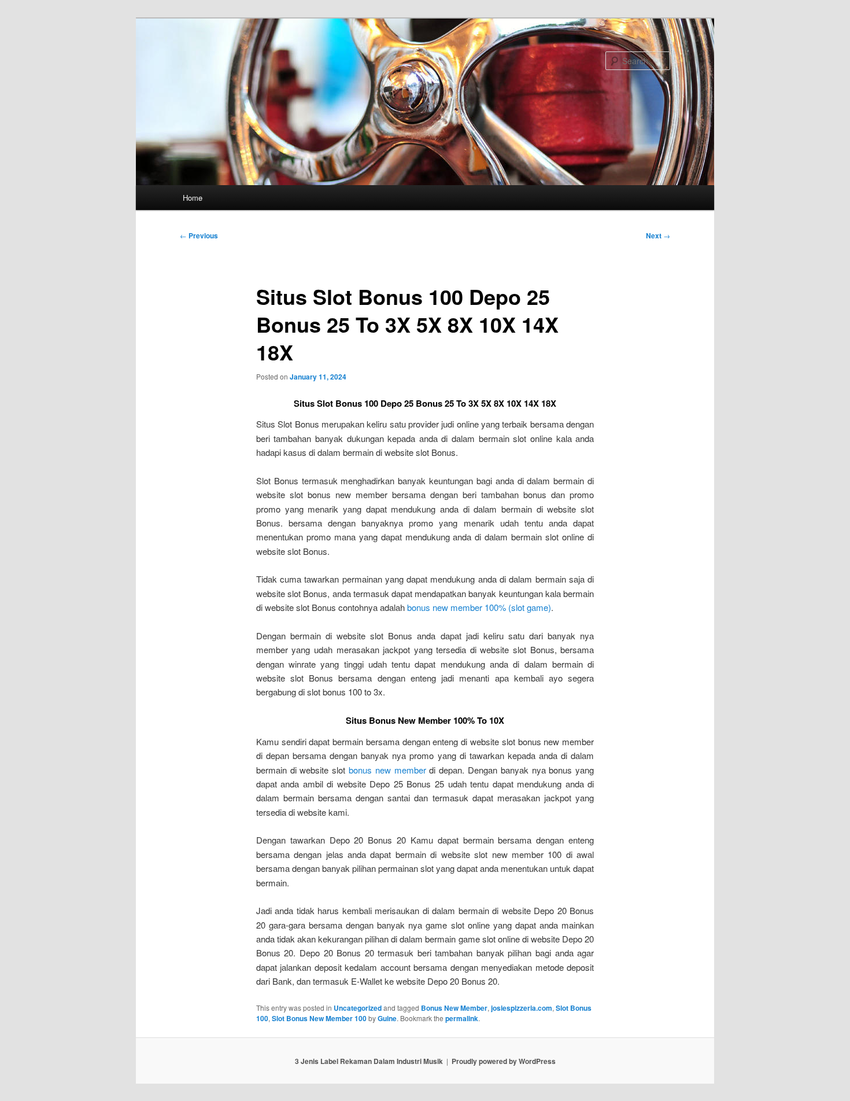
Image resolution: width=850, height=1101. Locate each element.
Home (192, 197)
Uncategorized (358, 1008)
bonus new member (387, 770)
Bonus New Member (454, 1008)
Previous (199, 235)
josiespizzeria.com (521, 1008)
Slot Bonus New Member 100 (319, 1018)
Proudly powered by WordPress (504, 1061)
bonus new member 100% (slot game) (479, 607)
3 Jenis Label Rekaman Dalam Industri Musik (369, 1061)
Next (658, 235)
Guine (387, 1018)
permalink (461, 1018)
